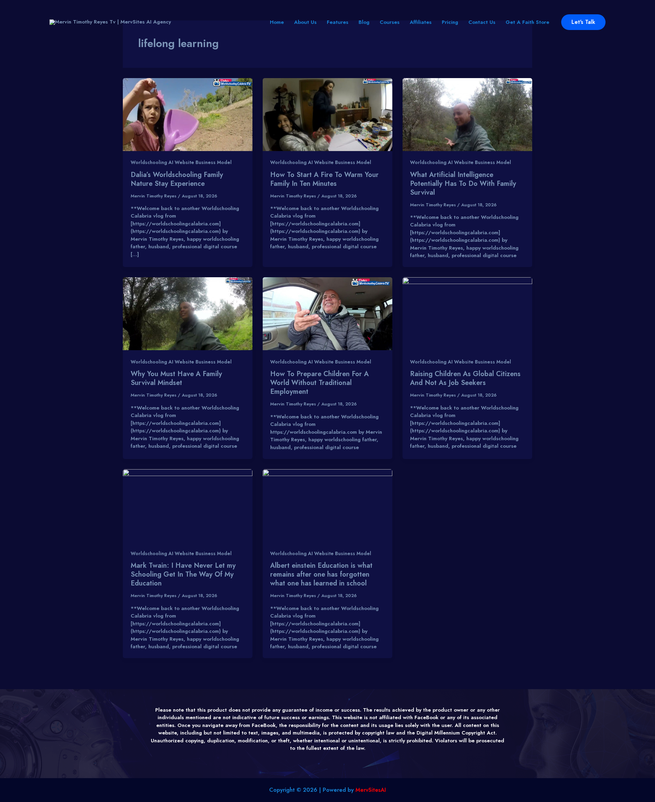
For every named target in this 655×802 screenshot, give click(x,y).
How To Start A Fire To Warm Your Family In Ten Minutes (324, 179)
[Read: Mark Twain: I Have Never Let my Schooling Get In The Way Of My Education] (187, 505)
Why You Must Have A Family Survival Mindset (176, 378)
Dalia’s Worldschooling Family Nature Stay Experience (177, 179)
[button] (583, 22)
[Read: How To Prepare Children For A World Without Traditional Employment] (327, 313)
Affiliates (421, 22)
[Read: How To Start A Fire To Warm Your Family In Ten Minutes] (327, 114)
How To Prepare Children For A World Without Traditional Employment (319, 383)
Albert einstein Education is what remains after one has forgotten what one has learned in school (321, 574)
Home (277, 22)
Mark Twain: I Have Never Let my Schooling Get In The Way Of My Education (183, 574)
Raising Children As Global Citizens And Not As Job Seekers (465, 378)
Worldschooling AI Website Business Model (181, 162)
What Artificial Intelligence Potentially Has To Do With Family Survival (463, 183)
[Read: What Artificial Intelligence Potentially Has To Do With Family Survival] (467, 114)
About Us (305, 22)
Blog (364, 22)
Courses (389, 22)
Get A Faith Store (527, 22)
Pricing (450, 22)
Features (337, 22)
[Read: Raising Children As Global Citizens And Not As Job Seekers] (467, 313)
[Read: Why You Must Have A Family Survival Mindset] (187, 313)
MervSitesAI (370, 790)
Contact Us (481, 22)
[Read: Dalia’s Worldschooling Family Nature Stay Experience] (187, 114)
